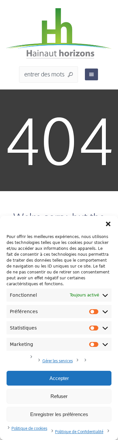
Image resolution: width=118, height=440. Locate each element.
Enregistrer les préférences (59, 414)
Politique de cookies (29, 428)
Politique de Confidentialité (79, 431)
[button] (108, 224)
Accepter (59, 378)
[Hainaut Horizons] (59, 33)
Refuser (59, 396)
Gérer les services (57, 360)
